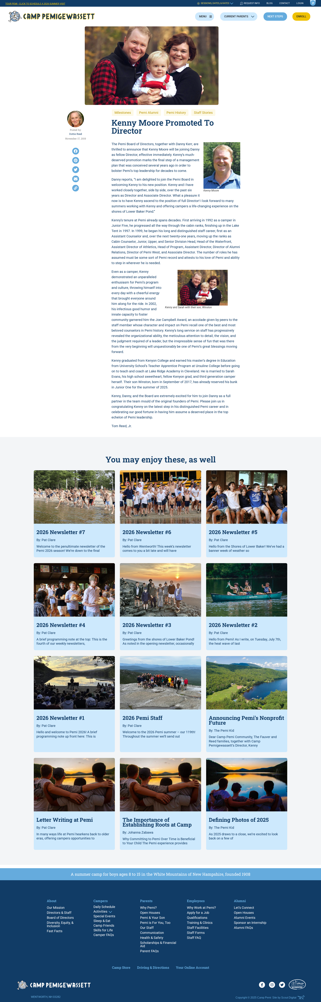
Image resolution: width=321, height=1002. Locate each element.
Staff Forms (196, 933)
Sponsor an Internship (250, 923)
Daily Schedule (104, 907)
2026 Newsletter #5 (233, 532)
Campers (100, 901)
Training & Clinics (199, 923)
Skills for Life (103, 930)
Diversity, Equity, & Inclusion (60, 924)
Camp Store (121, 967)
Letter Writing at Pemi (64, 819)
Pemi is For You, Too (155, 923)
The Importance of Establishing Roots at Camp (157, 822)
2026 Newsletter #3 (147, 624)
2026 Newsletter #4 (60, 624)
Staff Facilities (197, 928)
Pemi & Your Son (152, 918)
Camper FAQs (103, 935)
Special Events (104, 916)
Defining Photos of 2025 (239, 819)
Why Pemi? (148, 908)
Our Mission (56, 908)
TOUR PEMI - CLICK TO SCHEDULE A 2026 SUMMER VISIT (35, 3)
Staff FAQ (194, 938)
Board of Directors (60, 918)
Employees (196, 901)
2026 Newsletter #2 (233, 624)
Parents (146, 901)
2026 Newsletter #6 (147, 532)
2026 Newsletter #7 (60, 532)
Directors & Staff (59, 913)
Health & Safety (151, 938)
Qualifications (197, 918)
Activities (100, 911)
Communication (152, 933)
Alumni (240, 901)
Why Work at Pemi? (201, 908)
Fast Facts (54, 931)
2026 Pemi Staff (142, 717)
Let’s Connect (244, 908)
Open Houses (150, 913)
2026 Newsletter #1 (60, 717)
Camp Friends (103, 925)
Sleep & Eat (101, 921)
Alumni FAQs (243, 928)
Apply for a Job (198, 913)
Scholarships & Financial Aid (158, 944)
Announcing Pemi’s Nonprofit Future (246, 720)
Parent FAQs (149, 951)
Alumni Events (244, 918)
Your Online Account (192, 967)
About (51, 901)
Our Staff (147, 928)
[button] (75, 151)
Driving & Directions (153, 967)
